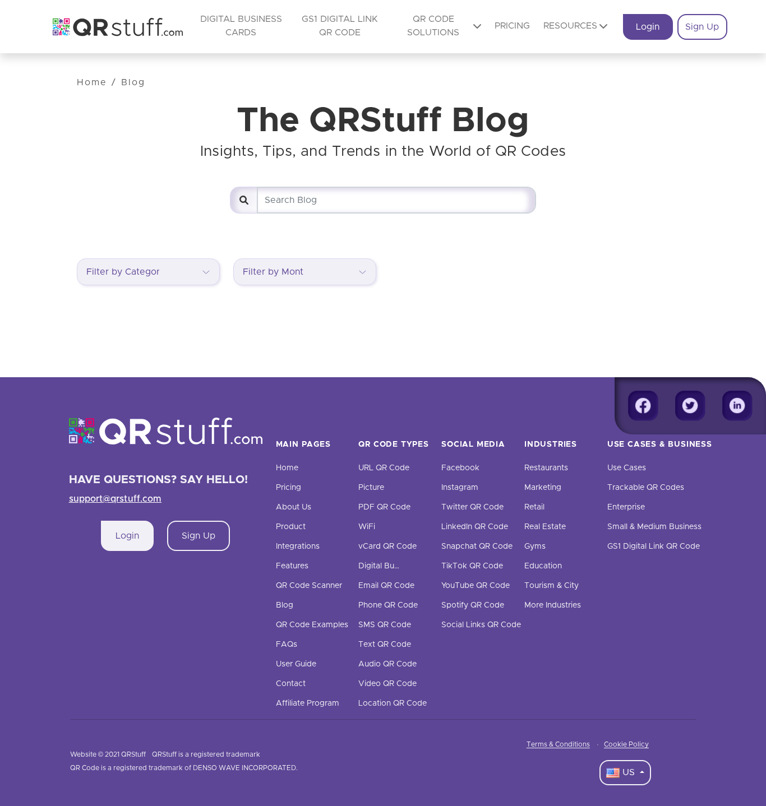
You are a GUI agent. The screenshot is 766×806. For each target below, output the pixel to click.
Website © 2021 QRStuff (108, 754)
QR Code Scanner (309, 586)
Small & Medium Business (654, 527)
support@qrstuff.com (115, 498)
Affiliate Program (307, 703)
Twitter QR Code (472, 507)
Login (647, 26)
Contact (291, 684)
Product (291, 527)
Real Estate (545, 527)
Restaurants (546, 468)
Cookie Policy (626, 744)
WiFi (366, 527)
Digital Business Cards (399, 566)
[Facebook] (643, 406)
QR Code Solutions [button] (433, 26)
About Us (293, 507)
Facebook (460, 468)
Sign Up (702, 26)
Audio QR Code (387, 664)
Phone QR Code (388, 605)
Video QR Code (387, 684)
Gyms (535, 546)
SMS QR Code (384, 625)
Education (543, 566)
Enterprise (626, 507)
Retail (534, 507)
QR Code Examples (312, 625)
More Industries (552, 605)
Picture (371, 488)
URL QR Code (383, 468)
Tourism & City (551, 586)
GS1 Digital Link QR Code (653, 546)
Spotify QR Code (472, 605)
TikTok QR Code (472, 566)
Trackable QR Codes (645, 488)
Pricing (512, 25)
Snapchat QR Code (477, 546)
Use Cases (626, 468)
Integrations (298, 546)
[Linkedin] (737, 406)
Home (92, 82)
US (629, 772)
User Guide (296, 664)
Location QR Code (392, 703)
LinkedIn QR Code (474, 527)
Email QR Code (386, 586)
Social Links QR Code (481, 625)
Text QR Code (384, 644)
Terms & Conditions (558, 744)
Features (292, 566)
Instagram (459, 488)
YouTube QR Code (475, 586)
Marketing (542, 488)
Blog (133, 82)
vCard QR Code (387, 546)
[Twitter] (690, 406)
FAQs (286, 644)
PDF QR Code (384, 507)
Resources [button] (570, 25)
